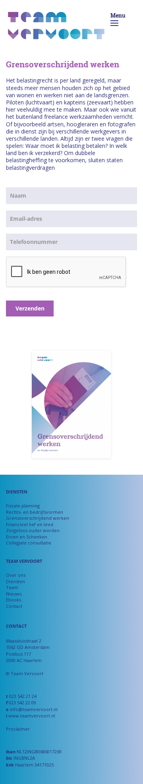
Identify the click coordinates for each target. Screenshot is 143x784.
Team (12, 587)
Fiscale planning (23, 506)
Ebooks (13, 600)
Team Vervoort (56, 28)
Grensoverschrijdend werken (37, 518)
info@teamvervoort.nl (34, 709)
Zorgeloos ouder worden (33, 530)
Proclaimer (18, 729)
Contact (14, 606)
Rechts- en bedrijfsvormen (34, 512)
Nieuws (13, 594)
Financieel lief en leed (29, 524)
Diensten (15, 581)
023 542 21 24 (23, 696)
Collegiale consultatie (28, 543)
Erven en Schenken (26, 537)
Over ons (15, 575)
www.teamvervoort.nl (31, 716)
